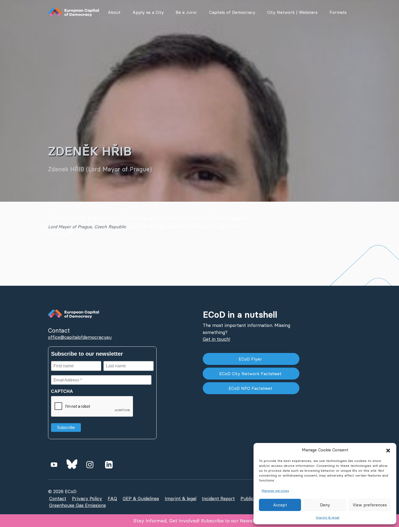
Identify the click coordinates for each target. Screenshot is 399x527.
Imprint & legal (327, 517)
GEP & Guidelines (141, 499)
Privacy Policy (87, 499)
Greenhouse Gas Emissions (77, 505)
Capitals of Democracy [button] (232, 12)
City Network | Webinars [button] (292, 12)
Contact (57, 499)
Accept (280, 504)
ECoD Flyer (251, 359)
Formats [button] (338, 12)
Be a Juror (186, 12)
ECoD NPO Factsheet (251, 388)
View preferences (370, 504)
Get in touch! (216, 339)
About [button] (114, 12)
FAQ (112, 499)
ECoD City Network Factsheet (251, 373)
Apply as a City (148, 12)
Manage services (275, 491)
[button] (388, 450)
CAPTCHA (62, 391)
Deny (325, 504)
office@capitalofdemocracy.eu (80, 337)
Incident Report (218, 499)
